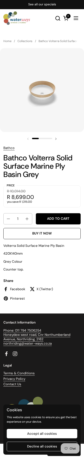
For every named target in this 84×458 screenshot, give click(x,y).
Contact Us (12, 384)
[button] (57, 18)
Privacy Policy (14, 379)
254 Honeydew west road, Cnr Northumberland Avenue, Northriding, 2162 (36, 334)
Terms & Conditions (19, 373)
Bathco (9, 148)
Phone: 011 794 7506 (19, 330)
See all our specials (42, 4)
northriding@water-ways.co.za (27, 343)
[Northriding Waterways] (16, 18)
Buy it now (42, 233)
